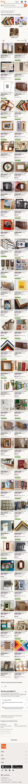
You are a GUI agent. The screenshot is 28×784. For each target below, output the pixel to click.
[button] (5, 775)
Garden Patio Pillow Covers (6, 729)
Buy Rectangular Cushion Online (6, 737)
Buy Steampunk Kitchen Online (6, 733)
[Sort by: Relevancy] (25, 40)
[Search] (25, 5)
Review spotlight (7, 691)
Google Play (17, 766)
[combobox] (13, 5)
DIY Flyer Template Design (20, 725)
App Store (6, 766)
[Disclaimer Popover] (15, 691)
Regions (20, 782)
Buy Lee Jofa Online (5, 731)
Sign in (17, 1)
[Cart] (25, 2)
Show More (14, 740)
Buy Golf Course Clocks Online (5, 726)
